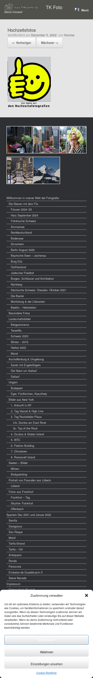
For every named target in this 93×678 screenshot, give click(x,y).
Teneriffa (16, 330)
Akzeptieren (46, 640)
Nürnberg (16, 284)
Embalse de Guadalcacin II (26, 572)
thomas (69, 35)
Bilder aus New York (21, 399)
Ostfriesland (18, 267)
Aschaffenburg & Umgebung (26, 359)
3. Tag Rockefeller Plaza (26, 417)
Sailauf (15, 376)
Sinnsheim (17, 244)
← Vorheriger (21, 42)
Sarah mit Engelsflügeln (26, 365)
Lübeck (15, 486)
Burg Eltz (16, 261)
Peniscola (15, 566)
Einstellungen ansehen (47, 663)
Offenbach (17, 509)
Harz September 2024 (24, 215)
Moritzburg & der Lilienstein (28, 301)
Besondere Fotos (19, 313)
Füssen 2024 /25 (21, 209)
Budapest (17, 388)
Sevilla (13, 520)
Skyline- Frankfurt (22, 503)
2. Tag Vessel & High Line (27, 411)
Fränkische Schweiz (23, 221)
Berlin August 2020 (23, 250)
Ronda (13, 561)
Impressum (13, 584)
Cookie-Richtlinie (46, 673)
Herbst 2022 (18, 348)
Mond (14, 353)
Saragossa (15, 526)
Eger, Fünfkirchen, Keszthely (29, 394)
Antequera (15, 555)
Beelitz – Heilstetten (23, 307)
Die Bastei (17, 296)
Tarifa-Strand (17, 543)
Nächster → (49, 42)
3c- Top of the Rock (25, 428)
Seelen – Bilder (18, 463)
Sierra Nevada (17, 578)
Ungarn (13, 382)
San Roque (15, 532)
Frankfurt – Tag (20, 497)
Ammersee (17, 227)
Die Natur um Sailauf (24, 371)
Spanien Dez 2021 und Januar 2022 (28, 515)
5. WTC (15, 440)
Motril (12, 538)
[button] (86, 595)
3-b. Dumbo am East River (29, 422)
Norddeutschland (21, 232)
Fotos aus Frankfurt (21, 492)
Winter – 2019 (19, 342)
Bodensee (17, 238)
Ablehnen (46, 652)
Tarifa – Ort (16, 549)
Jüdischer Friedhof (22, 273)
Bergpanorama (20, 324)
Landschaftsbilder (20, 319)
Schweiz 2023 (19, 336)
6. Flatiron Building (22, 446)
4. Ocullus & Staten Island (27, 434)
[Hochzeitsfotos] (29, 106)
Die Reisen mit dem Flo (23, 204)
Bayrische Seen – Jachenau (28, 255)
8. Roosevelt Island (23, 457)
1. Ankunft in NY (21, 405)
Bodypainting (19, 474)
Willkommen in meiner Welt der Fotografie (32, 198)
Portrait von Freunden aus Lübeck (30, 480)
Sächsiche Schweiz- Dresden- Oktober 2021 (38, 290)
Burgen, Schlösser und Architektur (32, 278)
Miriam (15, 469)
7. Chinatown (19, 451)
